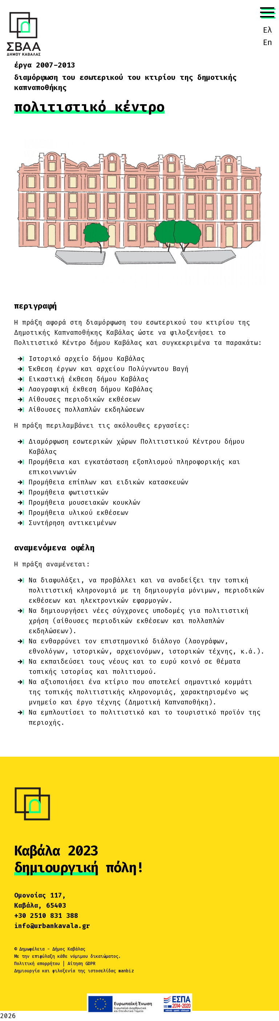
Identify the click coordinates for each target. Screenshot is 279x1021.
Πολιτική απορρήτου (37, 964)
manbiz (126, 971)
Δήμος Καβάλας (68, 949)
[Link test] (23, 33)
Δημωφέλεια (32, 949)
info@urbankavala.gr (52, 926)
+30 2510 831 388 (46, 915)
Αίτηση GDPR (82, 964)
